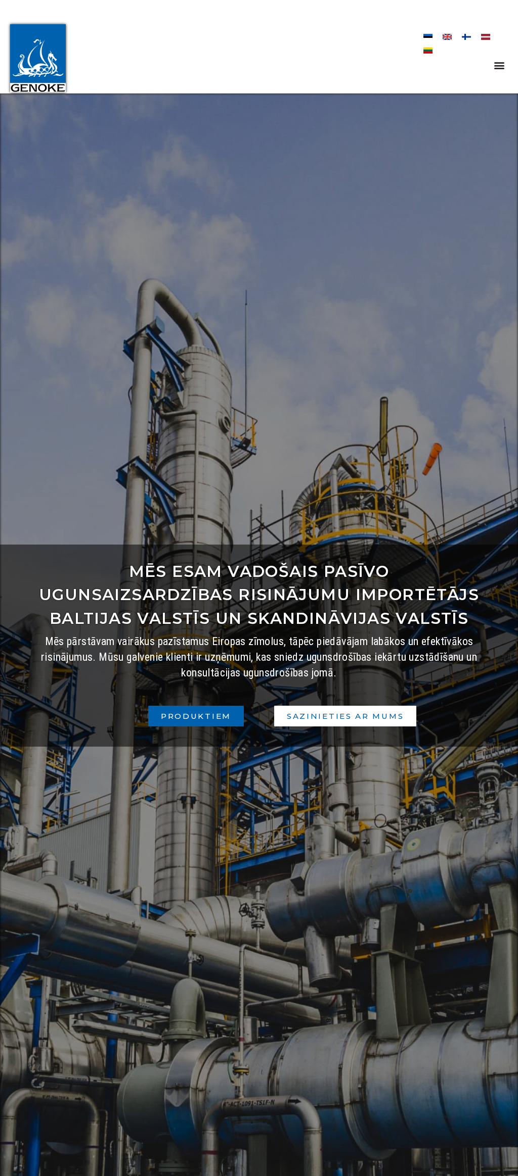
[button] (499, 65)
